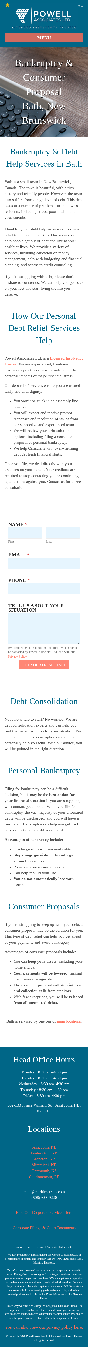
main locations (69, 1021)
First (11, 541)
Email (18, 555)
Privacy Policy (17, 656)
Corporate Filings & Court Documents (44, 1227)
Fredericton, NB (44, 1153)
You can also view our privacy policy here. (44, 1327)
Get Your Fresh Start (44, 665)
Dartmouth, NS (44, 1170)
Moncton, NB (44, 1159)
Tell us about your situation (36, 607)
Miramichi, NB (44, 1165)
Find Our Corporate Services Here (44, 1212)
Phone (19, 580)
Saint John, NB (44, 1147)
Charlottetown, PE (44, 1176)
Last (49, 541)
